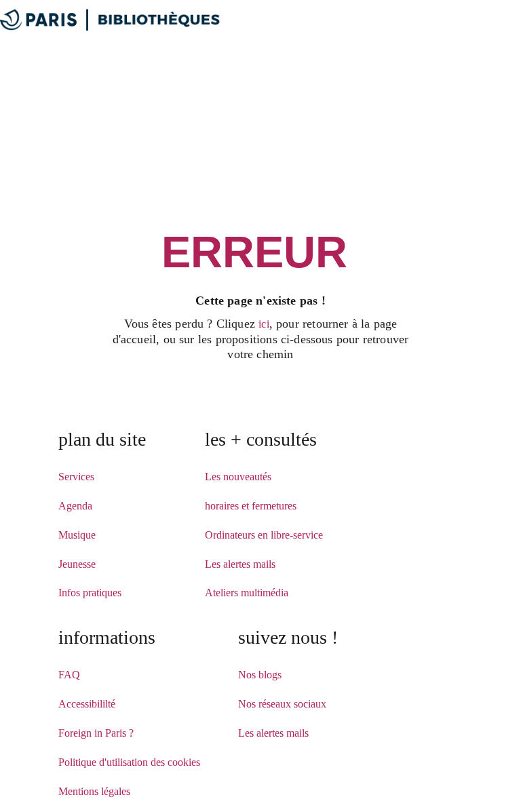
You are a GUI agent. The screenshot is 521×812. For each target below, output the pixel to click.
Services (76, 476)
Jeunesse (77, 564)
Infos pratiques (89, 592)
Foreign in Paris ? (96, 733)
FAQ (69, 674)
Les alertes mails (240, 564)
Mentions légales (94, 791)
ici (263, 324)
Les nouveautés (238, 476)
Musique (77, 535)
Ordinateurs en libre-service (264, 535)
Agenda (75, 505)
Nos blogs (260, 674)
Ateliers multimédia (246, 592)
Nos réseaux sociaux (282, 704)
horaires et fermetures (250, 505)
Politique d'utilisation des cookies (129, 762)
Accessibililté (86, 704)
